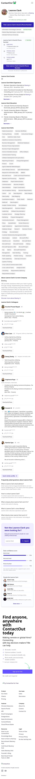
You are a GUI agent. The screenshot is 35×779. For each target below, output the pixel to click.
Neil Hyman (10, 584)
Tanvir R (9, 593)
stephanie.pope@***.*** (11, 395)
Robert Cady (10, 579)
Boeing (31, 13)
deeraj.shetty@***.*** (10, 367)
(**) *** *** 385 (8, 324)
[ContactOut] (9, 3)
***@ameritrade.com (12, 46)
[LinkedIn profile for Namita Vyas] (15, 442)
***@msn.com (11, 53)
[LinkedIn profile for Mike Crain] (14, 333)
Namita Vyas (9, 443)
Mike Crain (8, 333)
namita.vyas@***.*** (10, 463)
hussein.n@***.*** (9, 430)
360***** (9, 59)
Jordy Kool (10, 598)
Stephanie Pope (10, 380)
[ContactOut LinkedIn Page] (2, 771)
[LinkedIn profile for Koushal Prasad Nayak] (21, 306)
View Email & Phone (7, 327)
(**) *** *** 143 (8, 398)
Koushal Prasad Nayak (12, 307)
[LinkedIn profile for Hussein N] (13, 408)
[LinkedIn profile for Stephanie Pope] (17, 379)
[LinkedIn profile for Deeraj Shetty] (15, 356)
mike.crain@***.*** (9, 344)
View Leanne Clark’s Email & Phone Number (17, 67)
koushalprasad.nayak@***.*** (12, 321)
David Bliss (10, 589)
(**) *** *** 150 (8, 433)
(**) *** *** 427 (8, 370)
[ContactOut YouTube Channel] (6, 771)
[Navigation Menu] (32, 2)
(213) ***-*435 (8, 347)
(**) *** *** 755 (8, 466)
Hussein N (8, 408)
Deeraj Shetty (9, 356)
